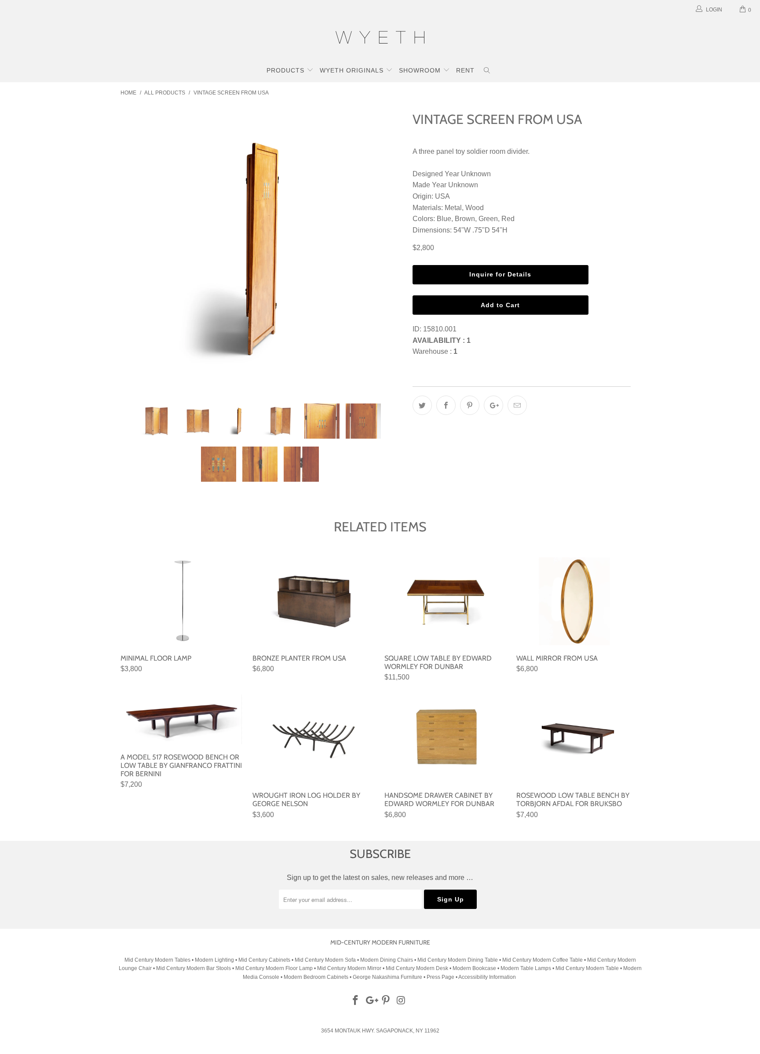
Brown (465, 218)
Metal (453, 207)
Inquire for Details (500, 274)
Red (508, 218)
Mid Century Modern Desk (417, 968)
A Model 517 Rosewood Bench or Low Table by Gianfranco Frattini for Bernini (182, 719)
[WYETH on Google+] (370, 1001)
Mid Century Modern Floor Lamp (274, 968)
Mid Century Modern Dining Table (457, 960)
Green (488, 218)
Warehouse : (435, 351)
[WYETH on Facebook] (355, 1001)
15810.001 (440, 329)
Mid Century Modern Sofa (325, 960)
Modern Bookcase (474, 968)
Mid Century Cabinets (265, 960)
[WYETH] (380, 39)
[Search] (487, 71)
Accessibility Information (487, 977)
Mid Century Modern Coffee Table (542, 960)
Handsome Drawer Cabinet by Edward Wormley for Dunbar (446, 738)
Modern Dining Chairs (386, 960)
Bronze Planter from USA (314, 601)
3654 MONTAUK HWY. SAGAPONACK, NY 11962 (380, 1031)
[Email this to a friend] (517, 405)
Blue (444, 218)
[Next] (388, 249)
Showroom (421, 70)
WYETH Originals (353, 70)
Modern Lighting (215, 960)
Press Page (440, 977)
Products (287, 70)
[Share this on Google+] (493, 405)
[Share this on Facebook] (446, 405)
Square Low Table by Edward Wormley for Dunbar (446, 601)
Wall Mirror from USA (577, 601)
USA (442, 196)
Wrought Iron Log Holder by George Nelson (314, 738)
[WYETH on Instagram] (401, 1001)
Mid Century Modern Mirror (349, 968)
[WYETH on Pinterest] (386, 1001)
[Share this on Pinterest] (469, 405)
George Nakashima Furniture (387, 977)
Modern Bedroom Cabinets (316, 977)
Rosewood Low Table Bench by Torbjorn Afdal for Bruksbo (577, 738)
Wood (474, 207)
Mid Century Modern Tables (157, 960)
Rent (465, 70)
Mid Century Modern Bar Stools (193, 968)
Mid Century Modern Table (587, 968)
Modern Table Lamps (526, 968)
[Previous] (135, 249)
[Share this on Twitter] (422, 405)
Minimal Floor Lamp (182, 601)
